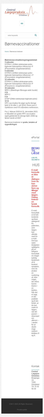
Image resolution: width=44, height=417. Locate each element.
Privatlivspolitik (22, 410)
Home (7, 51)
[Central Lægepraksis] (22, 11)
